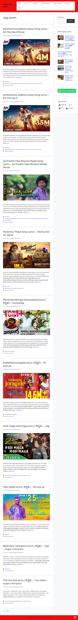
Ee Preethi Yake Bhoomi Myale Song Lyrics (15, 219)
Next (8, 611)
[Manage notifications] (75, 617)
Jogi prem (7, 82)
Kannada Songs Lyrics (21, 84)
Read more (19, 77)
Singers (26, 3)
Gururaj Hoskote (14, 476)
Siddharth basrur (20, 601)
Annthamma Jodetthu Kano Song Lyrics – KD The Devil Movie (26, 31)
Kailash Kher (13, 601)
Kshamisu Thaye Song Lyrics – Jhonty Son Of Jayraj (26, 234)
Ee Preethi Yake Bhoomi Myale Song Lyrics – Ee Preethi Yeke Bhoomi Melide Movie (25, 165)
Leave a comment (9, 85)
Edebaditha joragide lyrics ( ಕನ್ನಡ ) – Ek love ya (24, 365)
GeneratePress (48, 617)
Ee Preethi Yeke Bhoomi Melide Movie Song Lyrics (36, 219)
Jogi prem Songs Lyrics (10, 84)
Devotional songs (57, 3)
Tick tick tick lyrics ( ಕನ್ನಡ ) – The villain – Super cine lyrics (25, 582)
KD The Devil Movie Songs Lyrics (33, 84)
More (19, 8)
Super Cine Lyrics (7, 6)
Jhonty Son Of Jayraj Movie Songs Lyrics (14, 288)
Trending (35, 3)
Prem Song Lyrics (7, 220)
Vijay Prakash (27, 601)
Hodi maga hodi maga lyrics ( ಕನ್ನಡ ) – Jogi (26, 427)
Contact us (67, 3)
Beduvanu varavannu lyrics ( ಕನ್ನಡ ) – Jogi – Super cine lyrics (26, 548)
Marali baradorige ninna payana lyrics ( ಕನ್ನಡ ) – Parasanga (24, 302)
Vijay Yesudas (26, 476)
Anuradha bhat (8, 415)
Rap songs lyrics (46, 3)
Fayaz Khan (7, 351)
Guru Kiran (7, 476)
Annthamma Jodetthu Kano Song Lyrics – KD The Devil (26, 97)
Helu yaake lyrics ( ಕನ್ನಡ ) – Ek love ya (23, 488)
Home (19, 3)
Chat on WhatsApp (68, 91)
